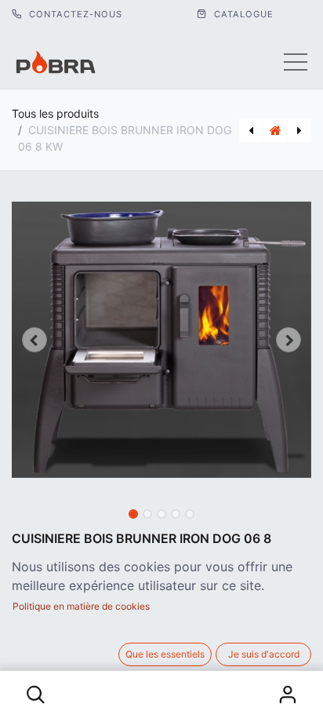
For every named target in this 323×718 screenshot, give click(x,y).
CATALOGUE (242, 14)
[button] (36, 694)
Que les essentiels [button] (165, 654)
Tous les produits (55, 113)
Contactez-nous (74, 14)
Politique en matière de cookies (81, 606)
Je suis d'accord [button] (263, 654)
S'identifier (287, 694)
